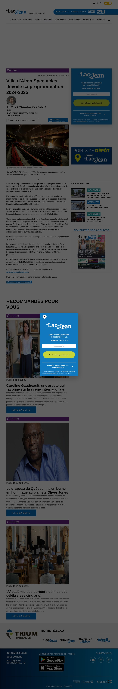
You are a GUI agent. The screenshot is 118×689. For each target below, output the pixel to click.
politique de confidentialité (68, 371)
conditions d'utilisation (51, 373)
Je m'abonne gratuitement (59, 355)
